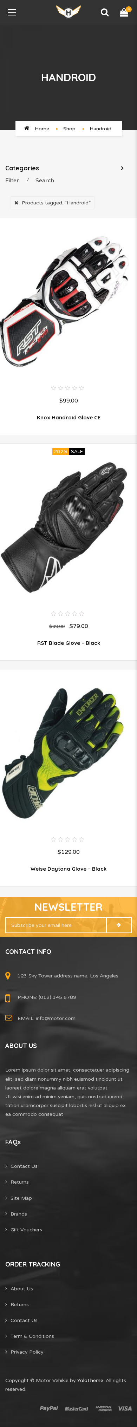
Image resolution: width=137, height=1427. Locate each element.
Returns (20, 1182)
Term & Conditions (32, 1336)
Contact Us (24, 1166)
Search (44, 180)
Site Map (21, 1198)
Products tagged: (56, 203)
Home (42, 129)
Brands (19, 1214)
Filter (12, 180)
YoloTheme (90, 1380)
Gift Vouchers (26, 1230)
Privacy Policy (27, 1352)
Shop (69, 129)
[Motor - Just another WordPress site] (68, 12)
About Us (22, 1289)
